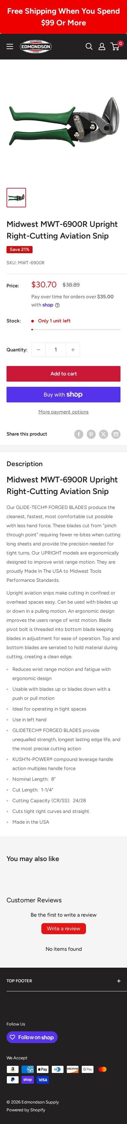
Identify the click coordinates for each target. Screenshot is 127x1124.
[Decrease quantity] (38, 350)
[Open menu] (10, 46)
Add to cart (63, 374)
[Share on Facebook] (78, 434)
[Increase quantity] (73, 350)
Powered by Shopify (26, 1109)
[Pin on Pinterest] (91, 434)
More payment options (63, 412)
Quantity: (17, 350)
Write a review (63, 928)
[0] (115, 46)
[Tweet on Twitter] (103, 434)
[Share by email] (115, 434)
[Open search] (89, 46)
